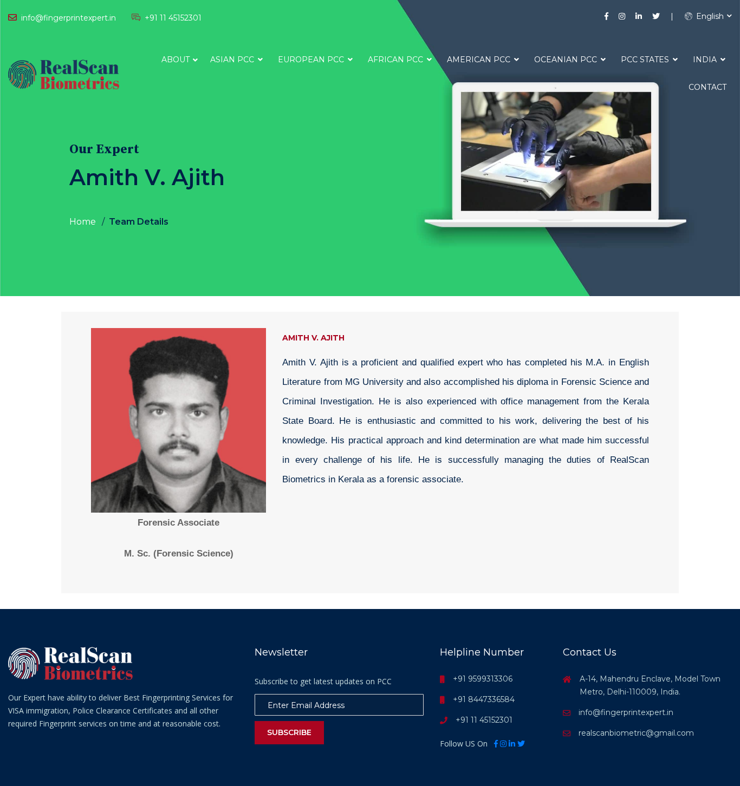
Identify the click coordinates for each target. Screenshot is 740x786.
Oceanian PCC (566, 59)
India (706, 59)
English (709, 16)
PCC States (646, 59)
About (175, 59)
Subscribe (289, 732)
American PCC (479, 59)
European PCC (312, 59)
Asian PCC (233, 59)
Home (82, 222)
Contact (707, 87)
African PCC (396, 59)
